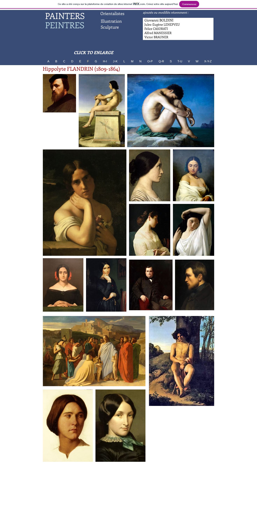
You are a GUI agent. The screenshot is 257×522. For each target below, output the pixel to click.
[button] (102, 110)
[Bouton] (158, 33)
